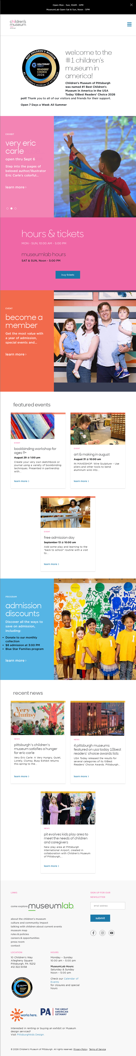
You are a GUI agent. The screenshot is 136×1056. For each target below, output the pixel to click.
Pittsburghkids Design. (30, 1034)
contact (15, 945)
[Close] (131, 5)
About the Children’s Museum (28, 919)
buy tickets (68, 274)
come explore (19, 906)
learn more (15, 187)
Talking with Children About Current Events (36, 926)
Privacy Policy (80, 1049)
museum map (19, 930)
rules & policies (20, 934)
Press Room (18, 941)
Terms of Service (97, 1049)
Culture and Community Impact (29, 922)
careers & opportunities (25, 938)
